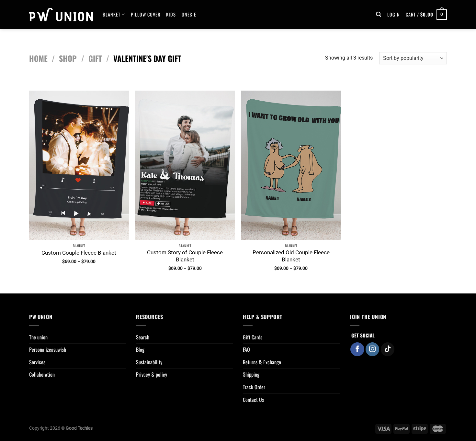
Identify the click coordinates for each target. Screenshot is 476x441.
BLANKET (111, 14)
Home (38, 58)
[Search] (378, 14)
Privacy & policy (151, 374)
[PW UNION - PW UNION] (61, 14)
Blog (140, 349)
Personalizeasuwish (47, 349)
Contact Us (253, 399)
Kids (171, 14)
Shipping (251, 374)
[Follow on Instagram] (373, 349)
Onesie (189, 14)
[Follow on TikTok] (388, 349)
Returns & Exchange (262, 362)
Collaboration (42, 374)
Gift (95, 58)
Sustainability (149, 362)
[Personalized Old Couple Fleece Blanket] (291, 165)
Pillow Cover (145, 14)
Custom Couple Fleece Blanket (78, 252)
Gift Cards (252, 337)
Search (142, 337)
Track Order (254, 387)
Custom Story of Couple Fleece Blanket (185, 256)
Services (37, 362)
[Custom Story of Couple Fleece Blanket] (185, 165)
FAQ (246, 349)
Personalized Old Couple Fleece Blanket (291, 256)
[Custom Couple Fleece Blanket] (79, 165)
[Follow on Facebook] (357, 349)
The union (38, 337)
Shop (68, 58)
